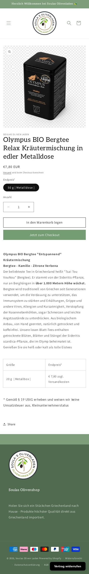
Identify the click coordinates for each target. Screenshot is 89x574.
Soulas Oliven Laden (27, 558)
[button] (8, 23)
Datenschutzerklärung (27, 564)
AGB (46, 564)
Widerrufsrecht (73, 558)
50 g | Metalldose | (21, 187)
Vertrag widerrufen (67, 566)
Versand (7, 172)
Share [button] (12, 424)
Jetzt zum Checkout (45, 235)
